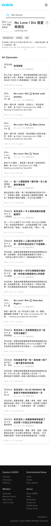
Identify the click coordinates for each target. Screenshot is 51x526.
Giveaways (7, 479)
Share (47, 22)
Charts (29, 479)
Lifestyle (19, 38)
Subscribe (7, 493)
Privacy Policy (32, 508)
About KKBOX (32, 493)
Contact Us (31, 502)
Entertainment (8, 38)
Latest (29, 476)
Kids (27, 38)
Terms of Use (8, 502)
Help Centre (8, 499)
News (28, 496)
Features (6, 476)
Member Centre (9, 496)
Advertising (31, 499)
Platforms (6, 482)
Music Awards (32, 482)
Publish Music (32, 505)
